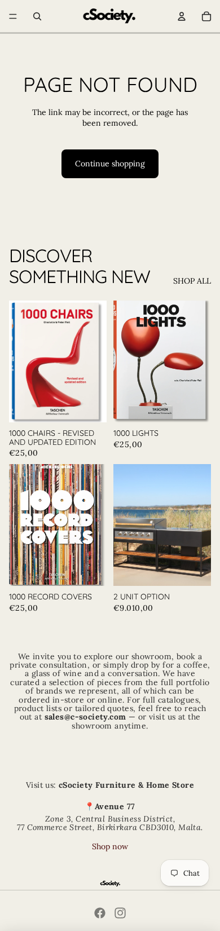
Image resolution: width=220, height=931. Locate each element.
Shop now (110, 846)
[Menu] (13, 16)
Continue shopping (110, 163)
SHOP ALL (192, 281)
